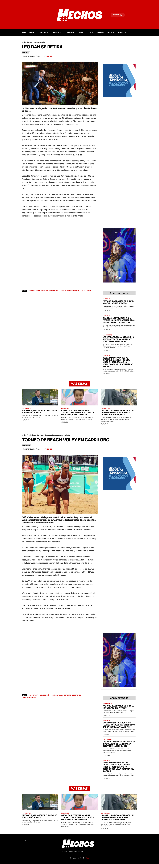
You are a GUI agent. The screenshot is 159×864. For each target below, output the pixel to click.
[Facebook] (22, 841)
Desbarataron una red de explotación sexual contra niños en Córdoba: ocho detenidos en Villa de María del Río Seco (118, 362)
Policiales (106, 316)
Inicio (24, 42)
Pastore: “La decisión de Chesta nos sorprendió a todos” (118, 302)
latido (87, 858)
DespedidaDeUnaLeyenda (38, 291)
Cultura (29, 42)
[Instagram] (25, 841)
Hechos (49, 56)
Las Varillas (107, 335)
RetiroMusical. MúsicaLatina (79, 291)
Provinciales (107, 299)
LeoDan (63, 291)
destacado (53, 291)
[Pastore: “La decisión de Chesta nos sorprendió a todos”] (40, 397)
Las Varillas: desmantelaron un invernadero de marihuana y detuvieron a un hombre (119, 339)
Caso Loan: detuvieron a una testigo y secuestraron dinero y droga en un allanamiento (119, 320)
